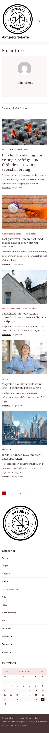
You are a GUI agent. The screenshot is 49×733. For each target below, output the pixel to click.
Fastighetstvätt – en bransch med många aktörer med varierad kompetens (22, 242)
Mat (4, 621)
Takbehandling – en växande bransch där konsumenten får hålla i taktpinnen (24, 317)
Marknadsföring (9, 613)
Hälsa (5, 379)
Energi (5, 581)
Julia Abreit (6, 188)
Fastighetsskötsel (12, 234)
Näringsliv (7, 150)
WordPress (24, 725)
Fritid (4, 597)
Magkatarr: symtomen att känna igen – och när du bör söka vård (22, 386)
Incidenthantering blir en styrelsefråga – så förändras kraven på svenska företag (22, 162)
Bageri (5, 566)
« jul (7, 671)
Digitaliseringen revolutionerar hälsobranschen (22, 456)
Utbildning (23, 150)
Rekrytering (7, 636)
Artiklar (6, 450)
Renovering (7, 644)
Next (26, 493)
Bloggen (6, 574)
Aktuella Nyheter (16, 37)
